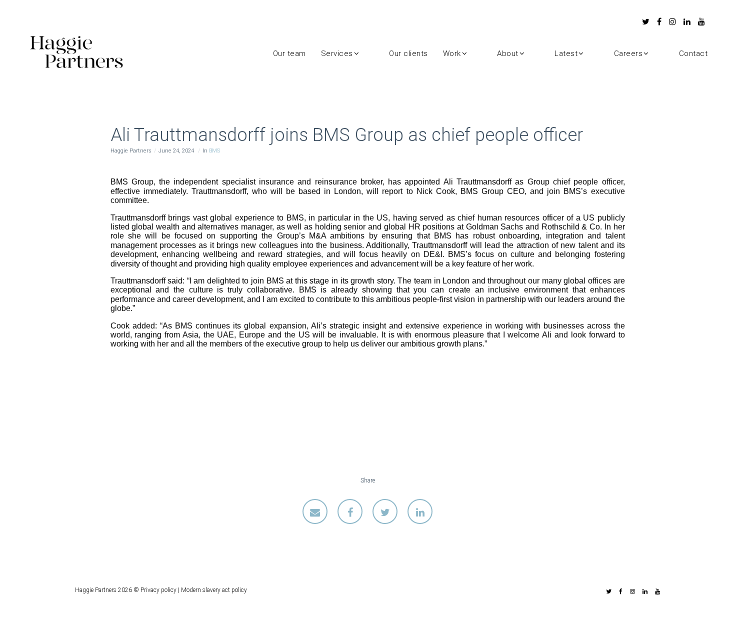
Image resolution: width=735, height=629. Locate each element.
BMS (214, 151)
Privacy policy (158, 590)
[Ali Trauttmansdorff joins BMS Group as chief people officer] (315, 511)
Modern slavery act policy (214, 590)
